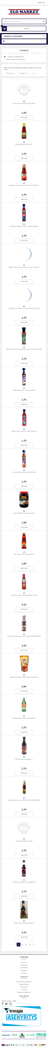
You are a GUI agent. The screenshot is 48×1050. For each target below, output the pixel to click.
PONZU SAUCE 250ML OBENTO (24, 923)
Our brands (24, 967)
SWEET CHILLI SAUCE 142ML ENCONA (24, 431)
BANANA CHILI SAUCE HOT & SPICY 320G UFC (24, 185)
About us (24, 962)
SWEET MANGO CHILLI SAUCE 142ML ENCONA (24, 267)
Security (24, 990)
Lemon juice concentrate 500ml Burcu (24, 103)
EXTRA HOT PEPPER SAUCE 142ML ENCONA (24, 226)
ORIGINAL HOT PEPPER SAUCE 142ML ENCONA (24, 308)
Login (40, 2)
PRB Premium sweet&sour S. (24, 759)
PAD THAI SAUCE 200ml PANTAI (24, 554)
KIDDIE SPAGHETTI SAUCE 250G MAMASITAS (24, 677)
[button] (24, 50)
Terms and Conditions (24, 982)
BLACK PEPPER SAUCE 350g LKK (24, 513)
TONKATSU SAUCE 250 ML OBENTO (24, 882)
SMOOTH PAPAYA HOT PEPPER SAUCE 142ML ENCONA (24, 349)
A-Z (34, 73)
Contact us (24, 965)
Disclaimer (24, 987)
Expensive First (24, 73)
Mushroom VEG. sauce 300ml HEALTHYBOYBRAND (24, 800)
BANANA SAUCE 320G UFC (24, 144)
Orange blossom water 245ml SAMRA (24, 718)
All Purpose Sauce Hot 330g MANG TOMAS (24, 595)
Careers (24, 973)
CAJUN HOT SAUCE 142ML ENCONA (24, 472)
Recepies (24, 970)
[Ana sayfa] (4, 57)
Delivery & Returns (24, 992)
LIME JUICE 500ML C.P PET (24, 841)
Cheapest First (10, 73)
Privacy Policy (24, 984)
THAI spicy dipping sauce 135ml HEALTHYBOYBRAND (24, 636)
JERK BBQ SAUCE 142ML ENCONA (24, 390)
